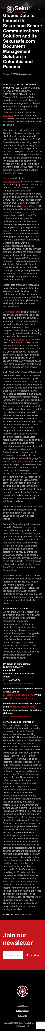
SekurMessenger (11, 181)
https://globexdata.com (21, 698)
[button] (39, 9)
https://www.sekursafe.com (17, 716)
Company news (25, 74)
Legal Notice (22, 1005)
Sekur (16, 109)
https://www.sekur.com (22, 706)
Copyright (22, 1015)
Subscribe (32, 955)
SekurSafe (8, 115)
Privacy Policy (22, 1010)
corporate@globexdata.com (18, 683)
